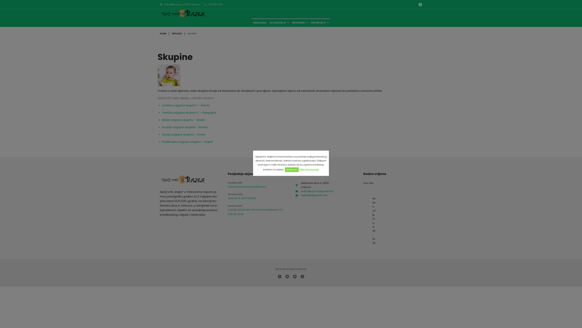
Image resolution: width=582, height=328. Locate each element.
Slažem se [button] (292, 169)
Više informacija (309, 169)
